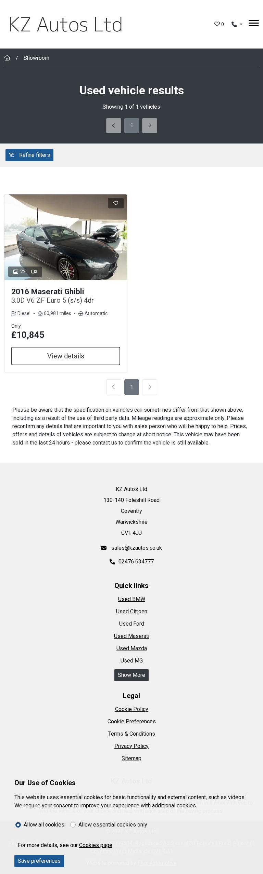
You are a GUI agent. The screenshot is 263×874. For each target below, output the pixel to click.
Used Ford (131, 623)
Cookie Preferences (132, 721)
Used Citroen (131, 611)
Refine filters (34, 155)
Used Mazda (131, 648)
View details (65, 356)
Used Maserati (131, 636)
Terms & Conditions (131, 733)
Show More (131, 675)
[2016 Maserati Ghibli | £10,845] (65, 237)
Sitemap (131, 758)
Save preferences (39, 861)
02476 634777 (136, 561)
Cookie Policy (131, 709)
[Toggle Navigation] (254, 24)
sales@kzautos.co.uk (136, 548)
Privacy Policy (131, 746)
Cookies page (95, 845)
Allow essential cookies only (112, 824)
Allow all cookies (44, 824)
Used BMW (131, 599)
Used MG (132, 660)
